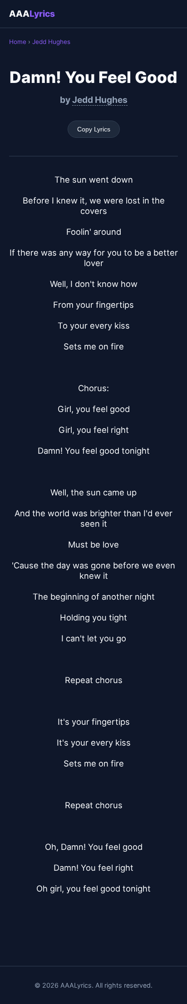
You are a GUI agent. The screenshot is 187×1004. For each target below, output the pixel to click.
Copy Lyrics (93, 129)
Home (17, 41)
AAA (32, 13)
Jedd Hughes (51, 41)
